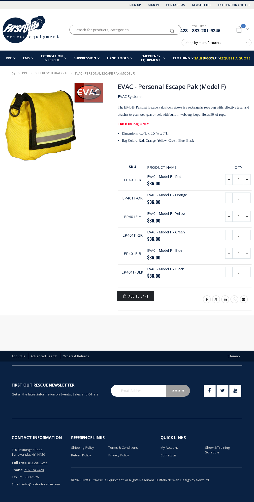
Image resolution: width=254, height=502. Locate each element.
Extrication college (234, 5)
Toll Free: (19, 462)
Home (13, 73)
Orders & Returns (76, 356)
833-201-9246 (206, 30)
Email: (16, 484)
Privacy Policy (118, 455)
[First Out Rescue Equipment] (31, 29)
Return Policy (81, 455)
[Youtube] (235, 391)
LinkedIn (225, 299)
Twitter (216, 299)
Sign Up (135, 5)
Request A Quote (235, 58)
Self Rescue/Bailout (51, 73)
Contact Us (175, 5)
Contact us (168, 455)
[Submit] (172, 29)
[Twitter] (222, 391)
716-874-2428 (34, 470)
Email (244, 299)
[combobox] (125, 30)
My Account (169, 447)
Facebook (207, 299)
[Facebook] (210, 391)
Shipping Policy (82, 447)
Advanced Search (44, 356)
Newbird (202, 480)
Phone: (17, 470)
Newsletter (201, 5)
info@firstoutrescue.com (41, 484)
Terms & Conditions (123, 447)
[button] (94, 92)
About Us (19, 356)
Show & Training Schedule (217, 450)
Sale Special (204, 58)
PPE (25, 73)
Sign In (153, 5)
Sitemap (233, 356)
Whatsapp (234, 299)
